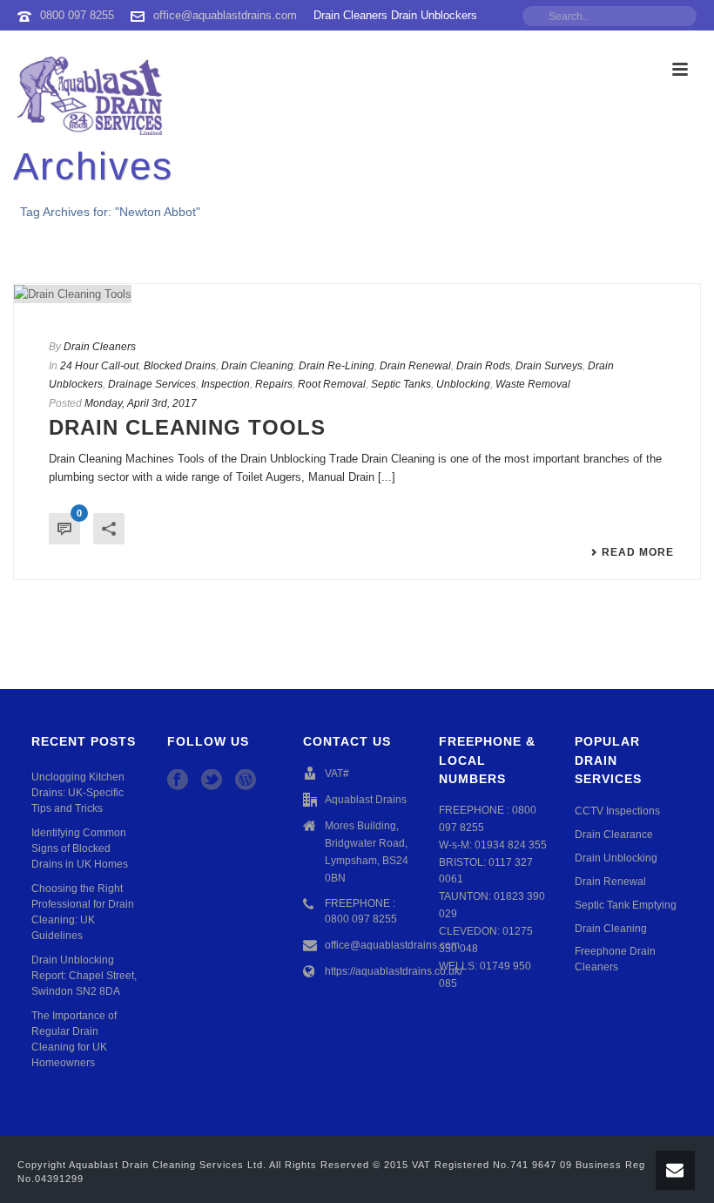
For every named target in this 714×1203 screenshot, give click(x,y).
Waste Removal (532, 384)
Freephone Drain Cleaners (615, 959)
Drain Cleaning (257, 366)
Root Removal (332, 384)
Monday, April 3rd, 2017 (140, 403)
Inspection (225, 384)
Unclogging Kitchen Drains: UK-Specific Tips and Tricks (78, 792)
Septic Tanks (401, 384)
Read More (638, 552)
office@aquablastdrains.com (225, 15)
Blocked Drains (180, 366)
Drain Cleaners (100, 347)
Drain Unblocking (616, 858)
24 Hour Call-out (99, 366)
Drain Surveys (549, 366)
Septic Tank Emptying (626, 905)
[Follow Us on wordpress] (245, 780)
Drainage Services (152, 384)
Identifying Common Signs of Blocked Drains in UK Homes (79, 848)
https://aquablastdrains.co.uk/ (393, 971)
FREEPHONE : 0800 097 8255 (361, 911)
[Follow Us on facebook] (177, 780)
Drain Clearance (614, 834)
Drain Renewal (415, 366)
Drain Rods (483, 366)
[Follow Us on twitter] (211, 780)
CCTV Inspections (617, 811)
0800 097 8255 (77, 15)
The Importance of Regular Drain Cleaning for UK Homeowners (74, 1039)
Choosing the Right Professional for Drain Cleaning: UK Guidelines (82, 912)
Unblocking (463, 384)
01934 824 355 (511, 845)
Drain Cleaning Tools (187, 427)
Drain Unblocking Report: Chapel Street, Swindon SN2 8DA (84, 975)
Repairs (274, 384)
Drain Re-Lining (336, 366)
